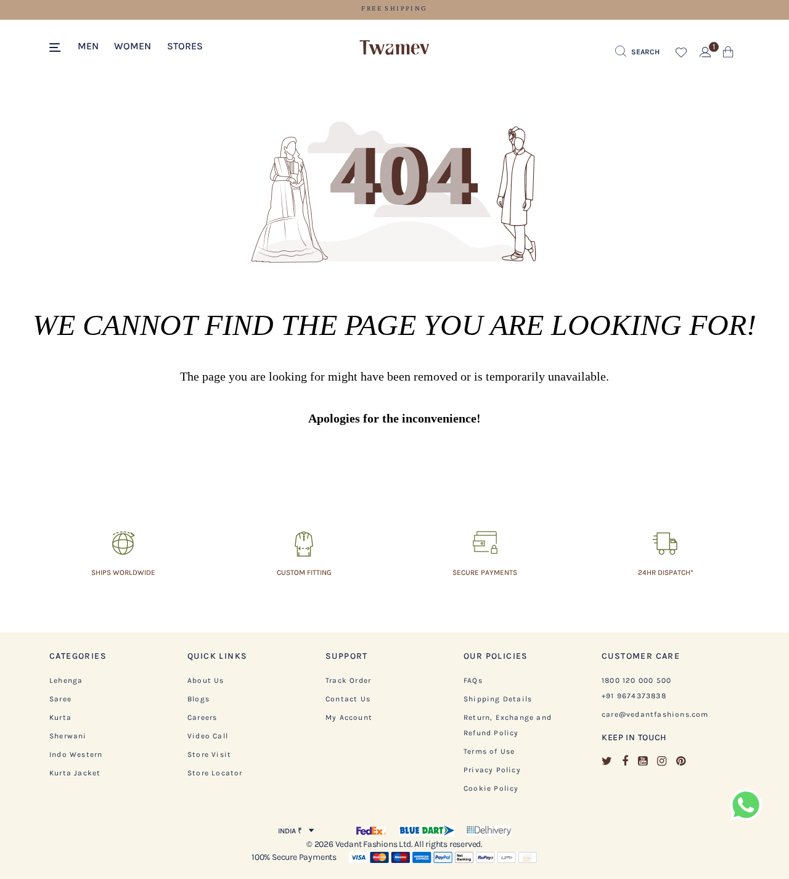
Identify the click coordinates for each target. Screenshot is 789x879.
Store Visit (209, 754)
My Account (348, 717)
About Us (205, 680)
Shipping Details (498, 699)
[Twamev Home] (394, 48)
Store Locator (215, 773)
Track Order (348, 680)
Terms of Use (489, 751)
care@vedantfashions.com (655, 714)
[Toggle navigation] (57, 48)
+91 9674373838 (634, 695)
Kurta (60, 717)
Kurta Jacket (74, 773)
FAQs (473, 680)
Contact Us (347, 699)
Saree (60, 699)
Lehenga (66, 680)
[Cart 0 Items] (728, 54)
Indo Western (75, 754)
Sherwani (68, 736)
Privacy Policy (492, 770)
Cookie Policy (491, 788)
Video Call (207, 736)
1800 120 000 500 (636, 680)
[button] (88, 45)
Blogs (198, 699)
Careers (202, 717)
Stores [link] (185, 46)
